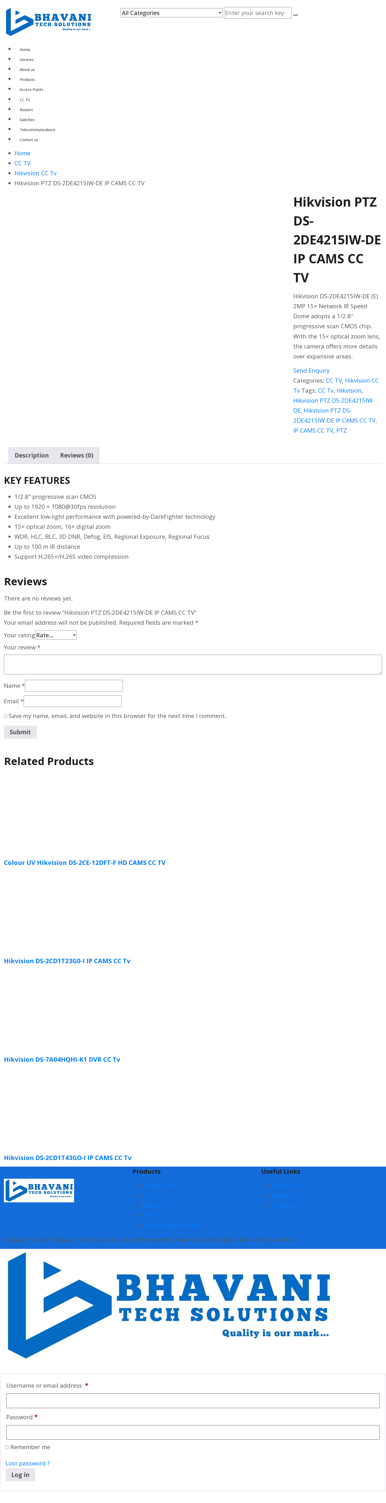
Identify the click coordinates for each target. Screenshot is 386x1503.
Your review (22, 647)
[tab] (31, 455)
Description (32, 455)
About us (284, 1195)
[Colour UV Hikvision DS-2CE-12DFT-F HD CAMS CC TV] (43, 812)
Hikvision (349, 390)
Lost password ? (28, 1463)
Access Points (161, 1185)
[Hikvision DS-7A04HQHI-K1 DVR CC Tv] (43, 1008)
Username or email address (47, 1385)
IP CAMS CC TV (313, 430)
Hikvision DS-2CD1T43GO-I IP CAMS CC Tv (68, 1157)
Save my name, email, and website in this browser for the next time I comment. (117, 716)
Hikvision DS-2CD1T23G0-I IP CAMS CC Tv (67, 960)
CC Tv (325, 390)
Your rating (19, 635)
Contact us (286, 1185)
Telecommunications (171, 1225)
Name (14, 685)
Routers (154, 1205)
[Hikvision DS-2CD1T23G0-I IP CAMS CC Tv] (43, 910)
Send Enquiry (311, 370)
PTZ (341, 430)
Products (284, 1205)
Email (14, 701)
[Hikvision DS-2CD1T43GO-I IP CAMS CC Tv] (43, 1107)
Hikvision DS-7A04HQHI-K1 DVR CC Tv (62, 1059)
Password (22, 1417)
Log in (20, 1475)
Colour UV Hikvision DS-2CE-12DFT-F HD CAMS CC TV (85, 862)
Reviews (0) (76, 455)
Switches (155, 1215)
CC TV (334, 380)
